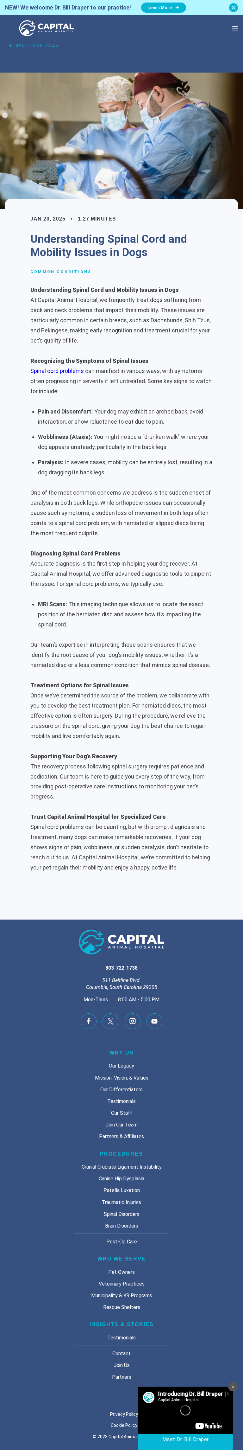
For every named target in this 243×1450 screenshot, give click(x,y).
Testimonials (121, 1101)
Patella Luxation (121, 1190)
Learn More (159, 7)
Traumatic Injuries (121, 1202)
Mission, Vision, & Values (121, 1078)
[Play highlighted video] (185, 1418)
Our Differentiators (121, 1090)
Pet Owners (121, 1272)
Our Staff (121, 1113)
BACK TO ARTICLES (37, 45)
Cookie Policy (124, 1425)
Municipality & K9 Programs (121, 1296)
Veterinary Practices (122, 1284)
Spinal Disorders (122, 1214)
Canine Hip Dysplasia (121, 1179)
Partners (121, 1377)
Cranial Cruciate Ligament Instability (122, 1167)
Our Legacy (121, 1066)
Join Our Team (122, 1125)
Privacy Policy (124, 1414)
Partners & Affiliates (121, 1136)
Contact (121, 1354)
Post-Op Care (121, 1242)
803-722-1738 (121, 968)
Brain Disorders (121, 1226)
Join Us (122, 1365)
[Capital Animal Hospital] (46, 28)
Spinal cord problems (57, 371)
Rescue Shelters (121, 1307)
